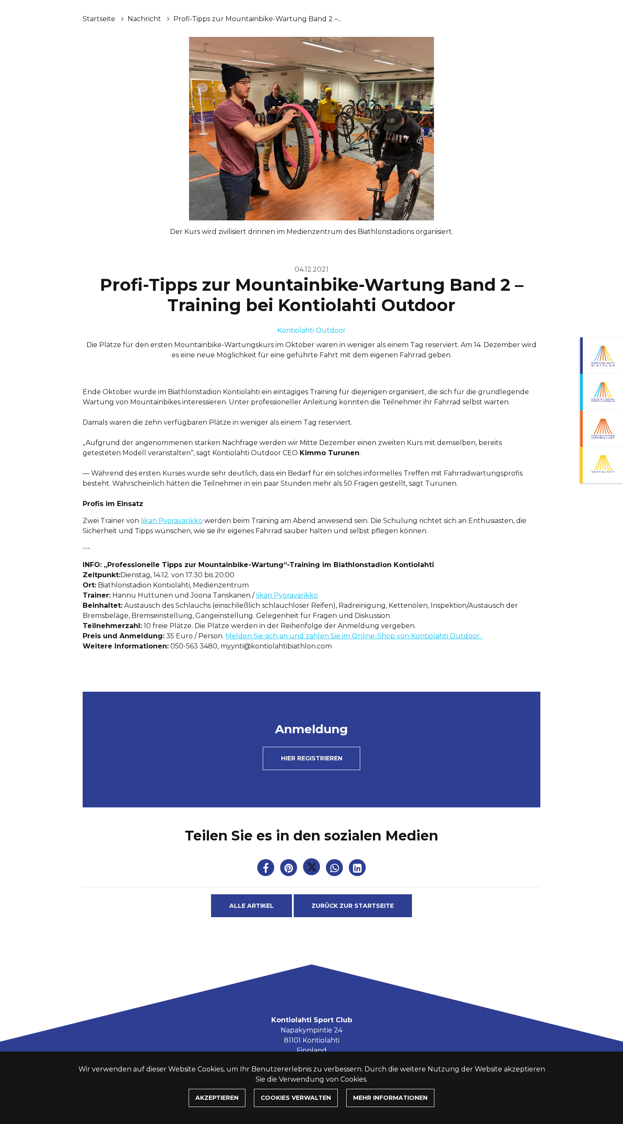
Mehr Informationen (390, 1097)
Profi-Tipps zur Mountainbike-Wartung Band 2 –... (257, 19)
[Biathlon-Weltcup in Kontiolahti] (601, 392)
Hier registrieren (311, 758)
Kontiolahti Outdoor (311, 330)
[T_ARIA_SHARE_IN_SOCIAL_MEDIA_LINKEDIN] (357, 869)
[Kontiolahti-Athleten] (601, 428)
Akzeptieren (217, 1097)
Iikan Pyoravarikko (172, 521)
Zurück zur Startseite (353, 905)
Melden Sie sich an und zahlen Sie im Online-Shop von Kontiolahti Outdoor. (354, 636)
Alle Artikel (251, 905)
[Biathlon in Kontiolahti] (601, 355)
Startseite (100, 19)
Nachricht (145, 19)
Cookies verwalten (296, 1097)
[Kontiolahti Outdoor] (601, 465)
